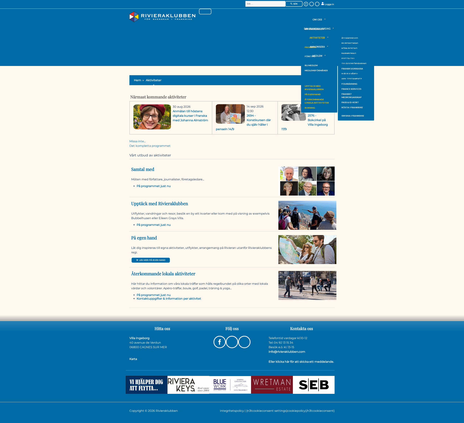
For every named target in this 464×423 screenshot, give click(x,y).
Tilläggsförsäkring (353, 63)
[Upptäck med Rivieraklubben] (307, 215)
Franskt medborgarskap (351, 96)
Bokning (310, 107)
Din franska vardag (317, 28)
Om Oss (317, 19)
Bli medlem (311, 65)
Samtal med (142, 169)
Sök (295, 4)
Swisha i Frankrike (352, 115)
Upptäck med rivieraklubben (314, 88)
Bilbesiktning (349, 43)
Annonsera (317, 46)
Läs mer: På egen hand (152, 260)
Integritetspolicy (232, 410)
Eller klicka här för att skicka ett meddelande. (301, 361)
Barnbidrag (348, 53)
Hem (137, 80)
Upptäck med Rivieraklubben (159, 203)
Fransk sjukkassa (352, 68)
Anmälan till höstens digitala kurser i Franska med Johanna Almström (190, 115)
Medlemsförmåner (316, 70)
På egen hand (313, 94)
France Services (351, 89)
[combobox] (265, 4)
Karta (133, 359)
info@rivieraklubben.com (287, 351)
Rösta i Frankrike (352, 107)
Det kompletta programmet (150, 146)
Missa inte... (137, 141)
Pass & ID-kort (350, 102)
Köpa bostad (349, 48)
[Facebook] (306, 4)
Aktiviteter (317, 37)
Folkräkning (349, 83)
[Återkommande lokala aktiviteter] (307, 285)
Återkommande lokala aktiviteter (317, 101)
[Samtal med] (307, 181)
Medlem (317, 55)
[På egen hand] (307, 249)
